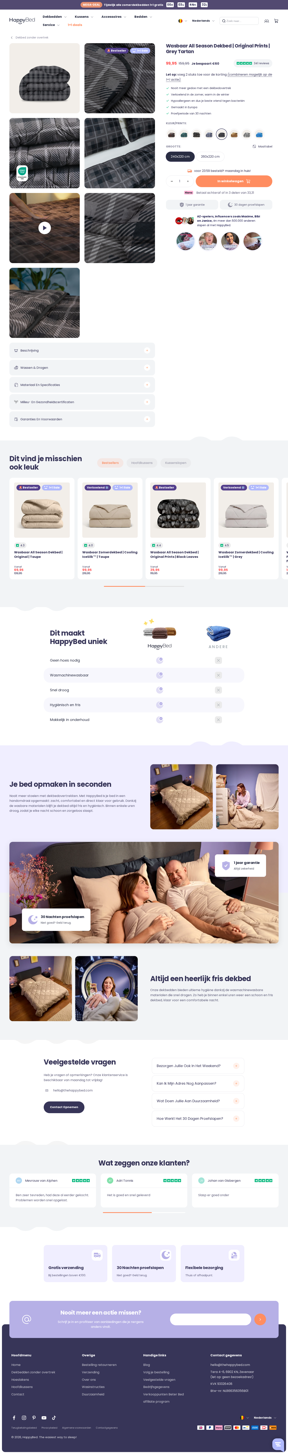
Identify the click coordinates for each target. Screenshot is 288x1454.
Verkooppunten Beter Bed (163, 1394)
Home (16, 1365)
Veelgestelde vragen (159, 1379)
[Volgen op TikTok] (54, 1417)
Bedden (140, 16)
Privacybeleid (49, 1427)
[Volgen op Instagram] (24, 1417)
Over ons (89, 1379)
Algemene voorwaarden (76, 1427)
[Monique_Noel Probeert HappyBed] (208, 241)
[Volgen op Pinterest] (34, 1417)
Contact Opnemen (64, 1107)
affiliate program (156, 1401)
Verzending (90, 1372)
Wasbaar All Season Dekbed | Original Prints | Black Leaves (174, 554)
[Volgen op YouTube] (44, 1417)
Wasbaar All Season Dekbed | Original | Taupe (38, 554)
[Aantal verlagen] (172, 181)
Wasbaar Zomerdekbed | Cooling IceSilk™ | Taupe (110, 554)
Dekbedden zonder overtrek (33, 1372)
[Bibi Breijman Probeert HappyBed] (253, 241)
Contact (17, 1394)
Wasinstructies (93, 1387)
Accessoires (111, 16)
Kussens (82, 16)
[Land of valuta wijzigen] (182, 21)
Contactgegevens (107, 1427)
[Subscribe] (260, 1319)
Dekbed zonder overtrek (32, 37)
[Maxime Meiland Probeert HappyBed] (186, 241)
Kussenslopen (175, 463)
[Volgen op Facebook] (14, 1417)
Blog (146, 1365)
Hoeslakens (20, 1379)
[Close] (254, 21)
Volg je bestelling (156, 1372)
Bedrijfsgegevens (156, 1387)
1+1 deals (75, 25)
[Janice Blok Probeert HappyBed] (230, 241)
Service (49, 25)
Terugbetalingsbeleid (24, 1427)
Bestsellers (110, 463)
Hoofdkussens (142, 463)
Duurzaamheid (93, 1394)
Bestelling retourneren (99, 1365)
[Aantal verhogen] (188, 181)
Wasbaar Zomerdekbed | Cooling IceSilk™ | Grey (246, 554)
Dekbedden (52, 16)
